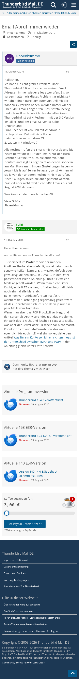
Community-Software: (23, 662)
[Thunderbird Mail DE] (22, 5)
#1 (67, 72)
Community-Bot (23, 364)
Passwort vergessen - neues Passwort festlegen (31, 631)
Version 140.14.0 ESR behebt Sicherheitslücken (38, 474)
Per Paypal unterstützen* (25, 524)
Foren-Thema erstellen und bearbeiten (25, 624)
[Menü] (74, 5)
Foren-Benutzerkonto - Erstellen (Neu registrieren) (32, 617)
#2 (67, 240)
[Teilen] (73, 44)
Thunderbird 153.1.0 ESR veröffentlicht (45, 436)
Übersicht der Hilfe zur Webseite (22, 604)
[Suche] (53, 5)
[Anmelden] (64, 5)
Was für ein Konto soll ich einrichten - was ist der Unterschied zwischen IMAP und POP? (39, 339)
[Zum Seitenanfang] (72, 673)
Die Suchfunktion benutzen (19, 611)
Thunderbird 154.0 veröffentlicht (41, 400)
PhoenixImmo (16, 33)
